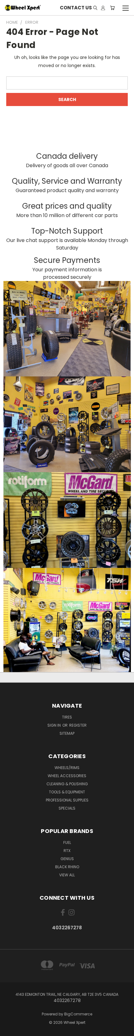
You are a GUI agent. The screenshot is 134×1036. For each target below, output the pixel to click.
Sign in (54, 725)
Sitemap (67, 733)
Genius (67, 858)
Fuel (67, 842)
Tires (67, 717)
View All (67, 875)
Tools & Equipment (67, 792)
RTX (67, 850)
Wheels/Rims (67, 767)
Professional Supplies (67, 800)
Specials (67, 808)
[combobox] (67, 83)
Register (78, 725)
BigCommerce (78, 1014)
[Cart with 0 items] (112, 7)
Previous (9, 1029)
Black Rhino (67, 866)
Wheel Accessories (67, 775)
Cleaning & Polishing (67, 784)
